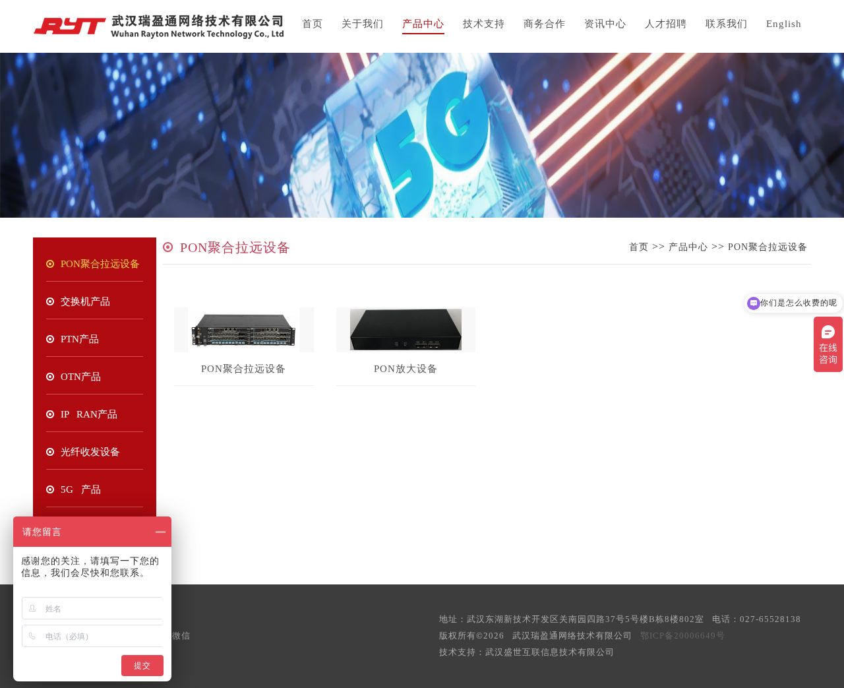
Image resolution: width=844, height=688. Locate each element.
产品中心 (423, 23)
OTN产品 (81, 376)
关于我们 (363, 23)
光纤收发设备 (90, 452)
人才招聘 (666, 23)
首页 (312, 23)
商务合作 (545, 23)
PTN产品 (80, 339)
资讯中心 (605, 23)
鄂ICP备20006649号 (682, 636)
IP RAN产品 (89, 414)
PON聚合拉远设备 (100, 264)
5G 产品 (81, 489)
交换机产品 (85, 301)
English (784, 23)
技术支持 (484, 23)
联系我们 (727, 23)
